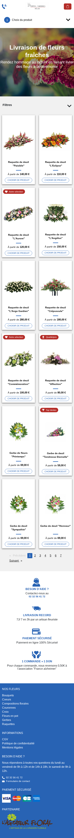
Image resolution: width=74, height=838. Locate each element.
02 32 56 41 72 (37, 596)
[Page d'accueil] (37, 6)
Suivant (16, 560)
